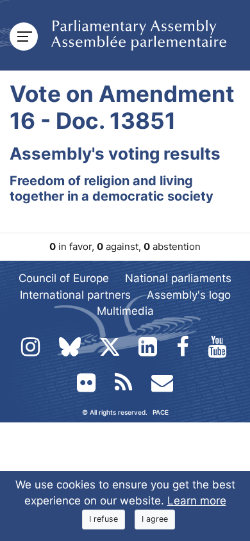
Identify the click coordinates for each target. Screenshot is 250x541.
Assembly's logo (189, 294)
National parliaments (178, 278)
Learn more (196, 500)
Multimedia (125, 310)
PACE (161, 412)
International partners (75, 294)
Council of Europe (64, 278)
